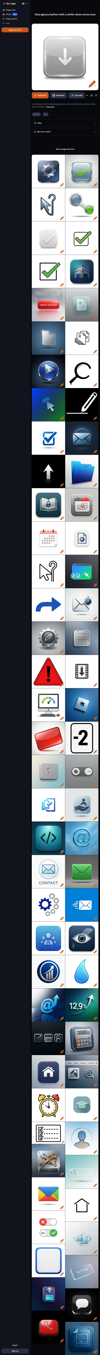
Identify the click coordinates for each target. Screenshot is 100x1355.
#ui (45, 114)
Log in (15, 1345)
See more (50, 107)
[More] (87, 95)
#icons (36, 114)
